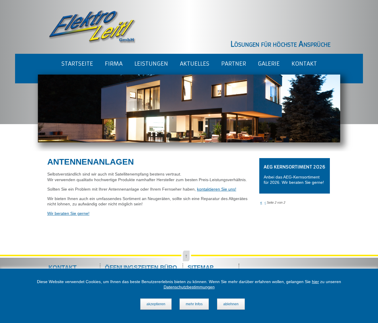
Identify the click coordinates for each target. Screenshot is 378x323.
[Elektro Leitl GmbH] (92, 42)
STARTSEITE (77, 63)
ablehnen (231, 304)
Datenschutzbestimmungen (189, 287)
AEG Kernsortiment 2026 (294, 167)
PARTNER (233, 63)
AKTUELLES (194, 63)
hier (315, 281)
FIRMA (114, 63)
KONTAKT (304, 63)
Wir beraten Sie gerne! (68, 213)
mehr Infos (194, 304)
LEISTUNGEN (151, 63)
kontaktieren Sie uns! (216, 189)
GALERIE (269, 63)
